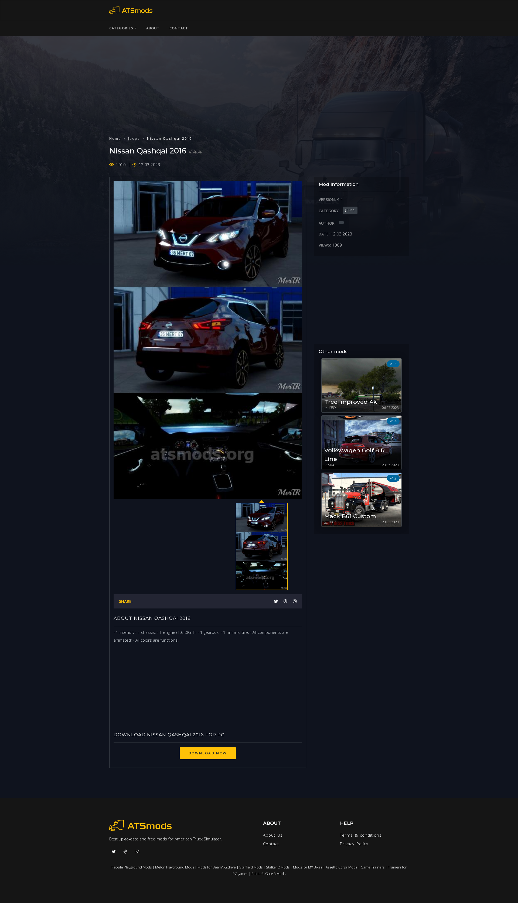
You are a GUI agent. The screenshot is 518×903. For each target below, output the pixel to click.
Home (115, 138)
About (153, 28)
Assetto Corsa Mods (341, 867)
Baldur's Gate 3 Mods (268, 873)
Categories (122, 28)
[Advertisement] (259, 81)
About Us (273, 835)
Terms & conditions (361, 835)
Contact (178, 28)
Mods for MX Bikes (307, 867)
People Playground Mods (131, 867)
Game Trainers (372, 867)
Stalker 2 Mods (277, 867)
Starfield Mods (251, 867)
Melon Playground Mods (174, 867)
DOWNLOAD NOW (208, 753)
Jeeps (134, 138)
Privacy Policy (354, 843)
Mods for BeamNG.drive (216, 867)
